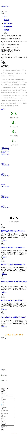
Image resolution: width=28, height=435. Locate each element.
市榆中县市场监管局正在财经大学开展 (13, 247)
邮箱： (2, 415)
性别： (2, 401)
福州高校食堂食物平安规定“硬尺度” (12, 300)
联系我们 (6, 30)
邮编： (2, 421)
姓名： (2, 397)
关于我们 (6, 20)
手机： (2, 405)
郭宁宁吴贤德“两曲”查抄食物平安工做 (13, 231)
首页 (5, 16)
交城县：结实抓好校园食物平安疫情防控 (13, 317)
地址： (2, 418)
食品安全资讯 (8, 26)
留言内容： (4, 393)
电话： (2, 409)
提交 (2, 429)
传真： (2, 412)
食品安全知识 (8, 23)
